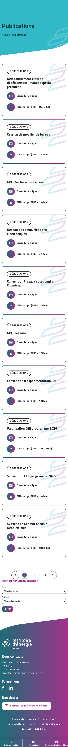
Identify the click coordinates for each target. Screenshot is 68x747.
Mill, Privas (41, 729)
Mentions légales (50, 724)
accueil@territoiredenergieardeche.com (22, 673)
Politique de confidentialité (42, 719)
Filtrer (7, 609)
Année (5, 597)
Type (4, 587)
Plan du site (18, 719)
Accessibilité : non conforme (23, 724)
